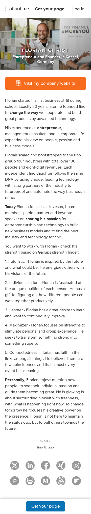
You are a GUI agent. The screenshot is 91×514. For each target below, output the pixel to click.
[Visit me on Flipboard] (76, 483)
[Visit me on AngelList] (60, 483)
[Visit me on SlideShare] (30, 483)
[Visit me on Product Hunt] (14, 483)
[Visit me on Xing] (60, 467)
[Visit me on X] (14, 467)
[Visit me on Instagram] (76, 467)
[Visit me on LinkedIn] (30, 467)
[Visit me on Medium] (45, 483)
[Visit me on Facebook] (45, 467)
